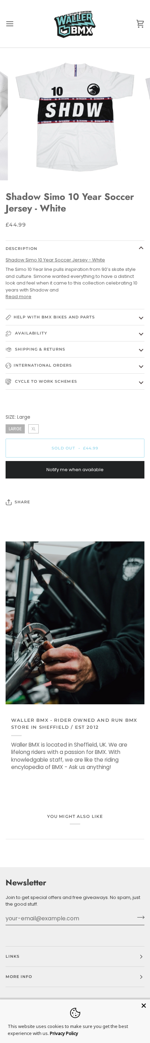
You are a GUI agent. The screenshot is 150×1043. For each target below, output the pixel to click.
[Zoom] (24, 167)
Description (21, 248)
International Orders (43, 365)
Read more (18, 296)
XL (33, 428)
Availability (30, 333)
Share (22, 501)
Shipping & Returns (40, 349)
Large (15, 428)
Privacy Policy (64, 1033)
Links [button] (13, 956)
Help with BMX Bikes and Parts (54, 317)
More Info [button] (19, 976)
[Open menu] (16, 24)
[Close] (143, 1005)
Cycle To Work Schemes (45, 381)
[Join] (138, 917)
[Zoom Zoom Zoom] (75, 116)
